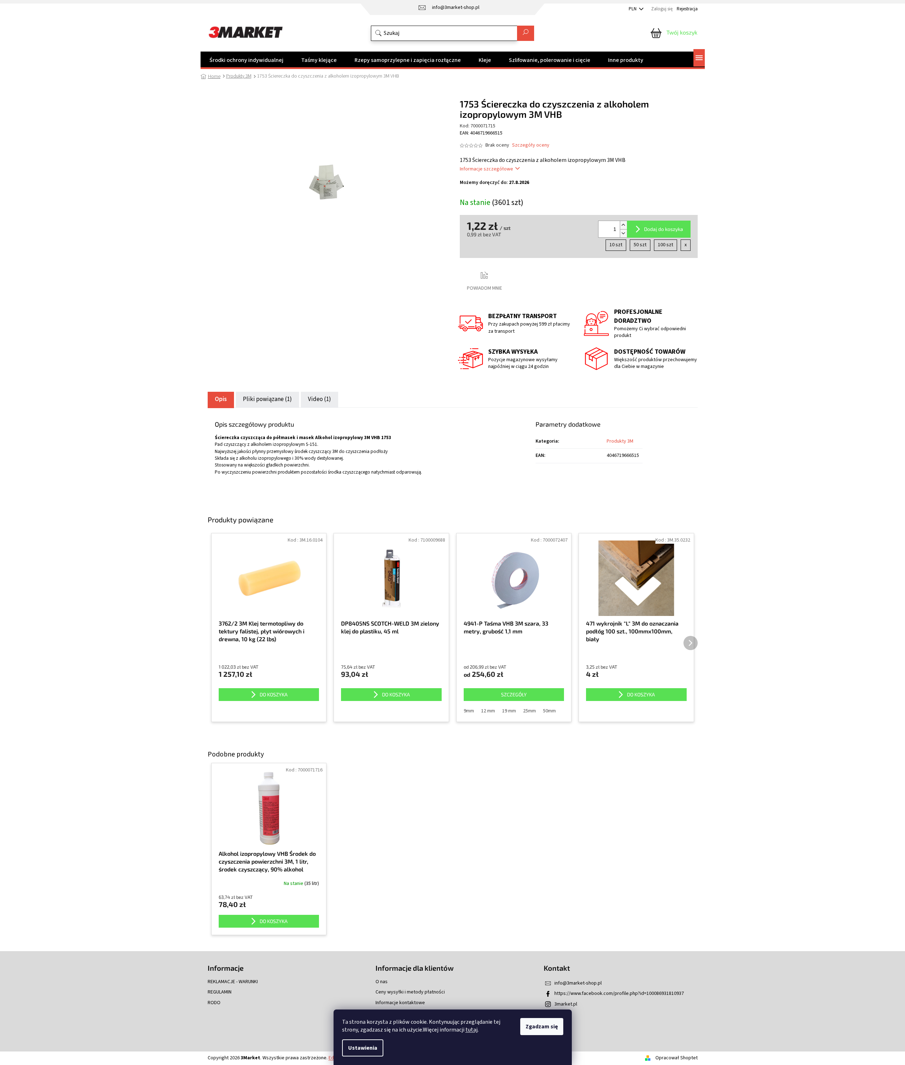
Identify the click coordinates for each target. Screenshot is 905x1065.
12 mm (488, 711)
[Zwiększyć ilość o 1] (623, 225)
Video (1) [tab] (319, 399)
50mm (549, 711)
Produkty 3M (620, 441)
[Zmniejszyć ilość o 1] (623, 233)
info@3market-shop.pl (578, 983)
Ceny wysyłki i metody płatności (410, 992)
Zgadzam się (542, 1026)
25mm (529, 711)
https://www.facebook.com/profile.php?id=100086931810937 (619, 993)
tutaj (471, 1030)
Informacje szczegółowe (486, 169)
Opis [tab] (221, 399)
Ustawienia (362, 1048)
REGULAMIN (219, 992)
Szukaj (525, 33)
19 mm (509, 711)
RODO (214, 1003)
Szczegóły (514, 694)
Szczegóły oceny (530, 145)
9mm (469, 711)
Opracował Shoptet (676, 1057)
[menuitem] (246, 60)
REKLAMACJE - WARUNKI (233, 982)
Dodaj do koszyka (663, 229)
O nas (382, 982)
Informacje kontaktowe (400, 1003)
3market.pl (565, 1004)
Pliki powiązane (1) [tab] (267, 399)
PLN (633, 9)
